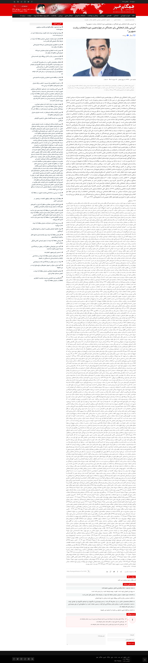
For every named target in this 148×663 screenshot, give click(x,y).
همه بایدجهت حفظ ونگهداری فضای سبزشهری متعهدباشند (117, 588)
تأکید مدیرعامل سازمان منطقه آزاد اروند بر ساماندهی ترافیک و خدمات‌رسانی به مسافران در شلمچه (48, 257)
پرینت (125, 35)
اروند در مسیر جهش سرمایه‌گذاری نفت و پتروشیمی (47, 262)
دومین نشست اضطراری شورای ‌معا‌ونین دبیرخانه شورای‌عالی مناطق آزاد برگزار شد (49, 51)
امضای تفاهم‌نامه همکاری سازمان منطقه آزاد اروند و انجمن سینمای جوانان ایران (48, 272)
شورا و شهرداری (125, 16)
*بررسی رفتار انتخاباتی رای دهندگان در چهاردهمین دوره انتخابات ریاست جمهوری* (104, 29)
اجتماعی (116, 16)
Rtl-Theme (118, 661)
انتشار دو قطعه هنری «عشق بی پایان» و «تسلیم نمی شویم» (117, 610)
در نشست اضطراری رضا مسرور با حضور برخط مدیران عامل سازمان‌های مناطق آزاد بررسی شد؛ (48, 84)
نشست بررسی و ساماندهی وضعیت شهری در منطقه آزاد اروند (47, 194)
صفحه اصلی (117, 20)
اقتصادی (109, 16)
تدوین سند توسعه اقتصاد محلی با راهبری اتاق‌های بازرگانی (48, 119)
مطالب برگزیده (88, 20)
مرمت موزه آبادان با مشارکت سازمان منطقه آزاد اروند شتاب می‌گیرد (48, 224)
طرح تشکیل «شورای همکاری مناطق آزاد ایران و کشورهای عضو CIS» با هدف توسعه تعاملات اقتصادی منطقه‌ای (47, 205)
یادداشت (53, 16)
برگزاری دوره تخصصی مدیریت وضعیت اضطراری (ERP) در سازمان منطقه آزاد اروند (48, 279)
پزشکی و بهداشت (93, 16)
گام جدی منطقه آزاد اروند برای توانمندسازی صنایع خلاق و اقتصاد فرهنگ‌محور (47, 236)
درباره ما (132, 1)
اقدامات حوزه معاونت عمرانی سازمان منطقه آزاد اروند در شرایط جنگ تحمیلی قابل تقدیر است (107, 595)
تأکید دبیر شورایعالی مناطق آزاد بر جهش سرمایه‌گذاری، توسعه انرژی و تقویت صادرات (47, 247)
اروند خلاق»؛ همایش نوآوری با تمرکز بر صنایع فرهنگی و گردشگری (47, 230)
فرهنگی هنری (69, 16)
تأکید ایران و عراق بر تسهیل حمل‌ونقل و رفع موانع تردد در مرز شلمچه (46, 266)
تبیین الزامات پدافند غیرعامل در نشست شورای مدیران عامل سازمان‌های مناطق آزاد (47, 113)
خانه (133, 16)
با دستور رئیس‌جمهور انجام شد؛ (52, 252)
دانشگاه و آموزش (80, 16)
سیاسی (102, 16)
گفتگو (94, 20)
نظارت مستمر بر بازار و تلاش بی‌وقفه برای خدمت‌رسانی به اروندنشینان (114, 598)
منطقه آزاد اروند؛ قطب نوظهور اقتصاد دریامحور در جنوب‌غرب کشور (48, 199)
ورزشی (61, 16)
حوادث (29, 16)
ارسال (131, 35)
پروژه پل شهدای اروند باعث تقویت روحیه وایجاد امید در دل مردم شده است (112, 591)
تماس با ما (125, 1)
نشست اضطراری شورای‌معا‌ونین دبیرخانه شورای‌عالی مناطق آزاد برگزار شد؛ (48, 46)
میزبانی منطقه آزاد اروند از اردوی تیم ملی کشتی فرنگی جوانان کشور (47, 242)
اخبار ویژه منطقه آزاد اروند (41, 16)
